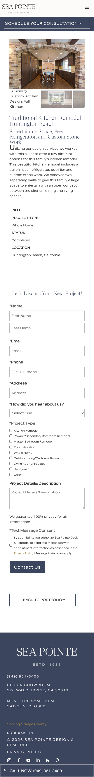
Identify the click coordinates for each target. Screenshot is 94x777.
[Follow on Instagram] (9, 760)
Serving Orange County (27, 724)
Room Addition (24, 447)
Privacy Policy (23, 553)
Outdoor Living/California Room (36, 458)
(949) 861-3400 (23, 676)
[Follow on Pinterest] (57, 760)
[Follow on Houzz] (48, 760)
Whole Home (23, 452)
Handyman (21, 469)
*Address (18, 383)
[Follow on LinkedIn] (38, 760)
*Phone (16, 362)
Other (18, 474)
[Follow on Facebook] (19, 760)
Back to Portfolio (42, 600)
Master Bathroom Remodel (33, 441)
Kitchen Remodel (26, 430)
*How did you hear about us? (36, 404)
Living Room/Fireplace (29, 463)
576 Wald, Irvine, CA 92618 (37, 690)
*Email (15, 341)
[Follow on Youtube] (28, 760)
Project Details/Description (35, 483)
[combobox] (17, 372)
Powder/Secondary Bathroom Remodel (42, 436)
